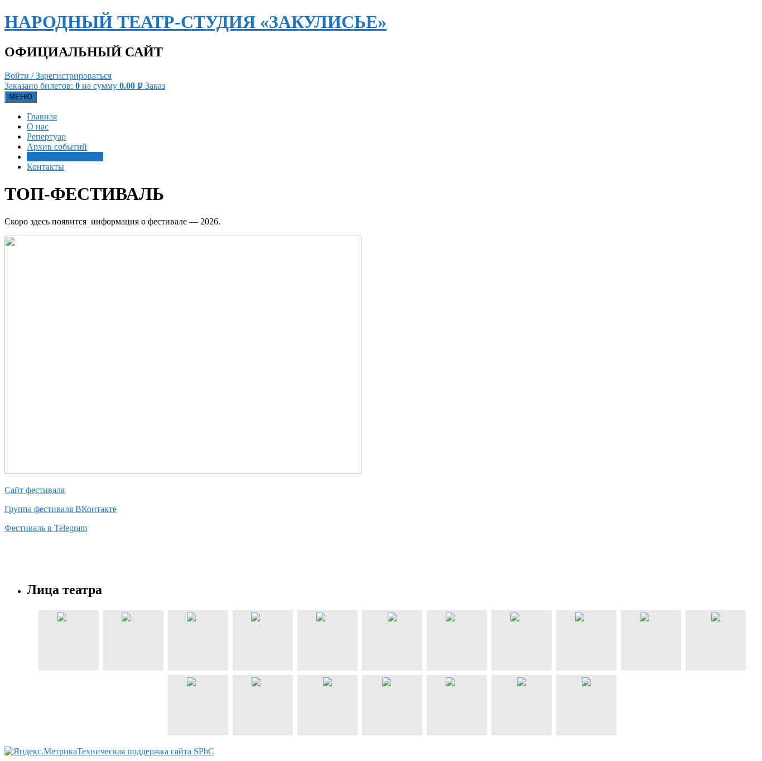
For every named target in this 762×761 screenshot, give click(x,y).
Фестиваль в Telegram (45, 528)
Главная (42, 116)
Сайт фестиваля (34, 490)
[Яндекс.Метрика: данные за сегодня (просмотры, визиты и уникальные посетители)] (40, 751)
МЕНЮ (20, 97)
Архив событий (57, 146)
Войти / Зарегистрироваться (58, 75)
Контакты (45, 166)
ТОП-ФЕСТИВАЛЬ (65, 156)
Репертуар (46, 136)
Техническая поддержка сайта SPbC (145, 751)
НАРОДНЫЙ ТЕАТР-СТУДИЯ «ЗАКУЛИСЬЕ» (195, 22)
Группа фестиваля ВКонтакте (60, 509)
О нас (38, 126)
